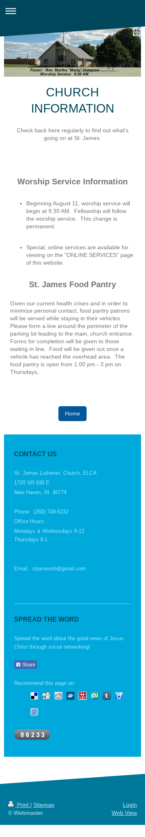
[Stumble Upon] (95, 696)
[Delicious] (34, 696)
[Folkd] (70, 696)
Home (72, 413)
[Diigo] (119, 696)
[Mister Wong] (83, 696)
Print (22, 805)
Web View (124, 813)
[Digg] (46, 696)
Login (130, 805)
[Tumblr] (107, 696)
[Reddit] (58, 696)
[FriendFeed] (34, 712)
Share (28, 665)
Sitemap (43, 805)
